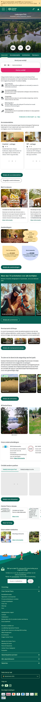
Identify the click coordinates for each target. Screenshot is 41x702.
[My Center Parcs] (38, 9)
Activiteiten (26, 55)
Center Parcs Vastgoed (8, 648)
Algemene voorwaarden (8, 597)
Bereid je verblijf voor (7, 625)
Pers (2, 608)
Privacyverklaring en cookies (9, 599)
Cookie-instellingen (7, 601)
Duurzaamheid (5, 621)
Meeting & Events (6, 643)
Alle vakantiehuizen (7, 659)
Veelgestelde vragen (7, 612)
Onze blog (4, 587)
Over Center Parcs (7, 591)
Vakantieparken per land (9, 655)
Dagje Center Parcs (7, 637)
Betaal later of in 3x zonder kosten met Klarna (14, 619)
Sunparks (4, 650)
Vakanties (4, 663)
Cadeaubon (4, 617)
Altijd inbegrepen (6, 632)
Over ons (4, 603)
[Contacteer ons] (33, 9)
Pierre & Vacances (6, 646)
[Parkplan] (28, 47)
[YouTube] (6, 685)
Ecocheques (5, 635)
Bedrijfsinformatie (6, 594)
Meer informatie (19, 458)
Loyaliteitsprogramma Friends (10, 628)
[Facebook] (2, 685)
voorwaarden (15, 576)
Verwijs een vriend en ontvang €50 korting (14, 630)
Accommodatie (15, 55)
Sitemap (3, 606)
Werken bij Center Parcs (8, 641)
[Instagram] (10, 685)
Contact (3, 614)
